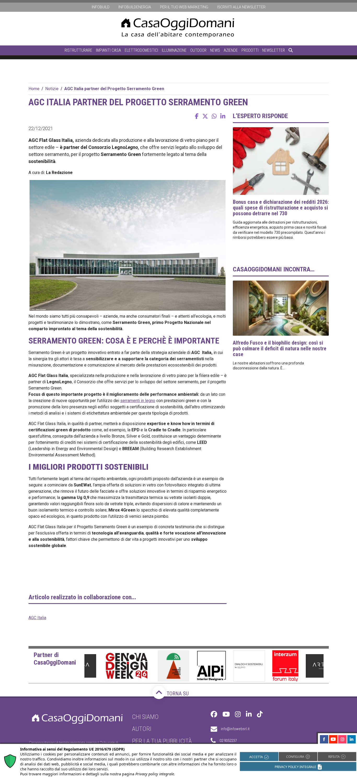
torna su (177, 693)
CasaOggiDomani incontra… (273, 269)
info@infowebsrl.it (235, 728)
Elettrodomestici (141, 50)
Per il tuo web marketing (184, 7)
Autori (141, 729)
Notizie (52, 88)
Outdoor (198, 50)
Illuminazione (174, 50)
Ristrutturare (78, 50)
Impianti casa (108, 50)
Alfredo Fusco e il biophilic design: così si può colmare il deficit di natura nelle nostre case (279, 348)
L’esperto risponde (260, 116)
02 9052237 (228, 740)
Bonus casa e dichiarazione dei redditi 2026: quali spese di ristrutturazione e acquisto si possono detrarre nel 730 (281, 208)
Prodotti (249, 50)
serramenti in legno (137, 400)
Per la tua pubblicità (162, 741)
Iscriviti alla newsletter (241, 7)
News (215, 50)
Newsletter (273, 50)
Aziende (231, 50)
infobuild (101, 7)
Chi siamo (145, 716)
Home (33, 88)
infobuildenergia (134, 7)
